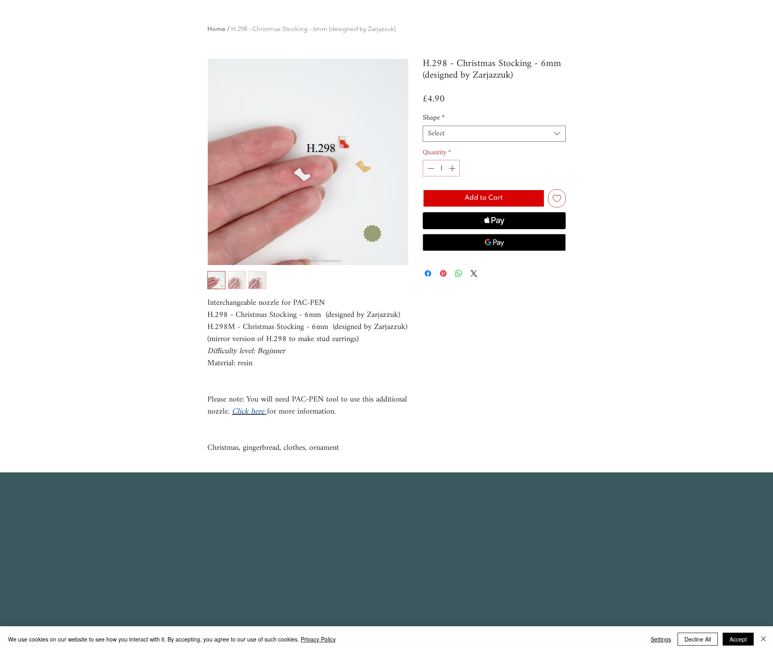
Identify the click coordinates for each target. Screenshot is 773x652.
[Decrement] (430, 168)
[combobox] (494, 134)
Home (216, 29)
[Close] (763, 639)
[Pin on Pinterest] (443, 273)
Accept (738, 639)
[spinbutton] (441, 168)
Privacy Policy (318, 639)
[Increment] (453, 168)
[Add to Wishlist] (557, 198)
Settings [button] (661, 639)
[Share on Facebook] (428, 273)
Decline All (697, 639)
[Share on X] (474, 273)
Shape (434, 118)
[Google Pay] (494, 242)
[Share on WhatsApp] (458, 273)
